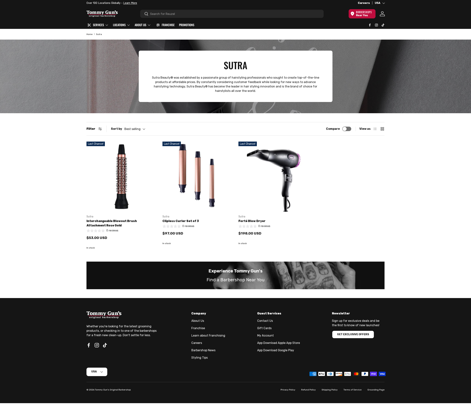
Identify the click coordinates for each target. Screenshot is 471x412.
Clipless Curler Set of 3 (180, 221)
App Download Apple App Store (278, 343)
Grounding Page (376, 389)
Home (89, 34)
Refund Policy (308, 389)
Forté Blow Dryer (251, 221)
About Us (197, 321)
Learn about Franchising (208, 335)
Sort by (116, 129)
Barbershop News (203, 350)
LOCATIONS (119, 25)
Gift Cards (264, 328)
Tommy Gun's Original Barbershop (113, 389)
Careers (364, 3)
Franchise (198, 328)
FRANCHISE (168, 25)
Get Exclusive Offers (353, 334)
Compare (333, 129)
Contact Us (265, 321)
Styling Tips (199, 357)
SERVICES (98, 25)
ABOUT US (140, 25)
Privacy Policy (288, 389)
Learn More (327, 3)
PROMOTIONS (186, 25)
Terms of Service (352, 389)
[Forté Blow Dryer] (273, 177)
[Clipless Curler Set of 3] (197, 177)
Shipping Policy (330, 389)
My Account (265, 335)
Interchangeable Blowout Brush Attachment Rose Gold (111, 223)
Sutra (99, 34)
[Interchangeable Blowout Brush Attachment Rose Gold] (121, 177)
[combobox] (232, 14)
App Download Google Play (275, 350)
